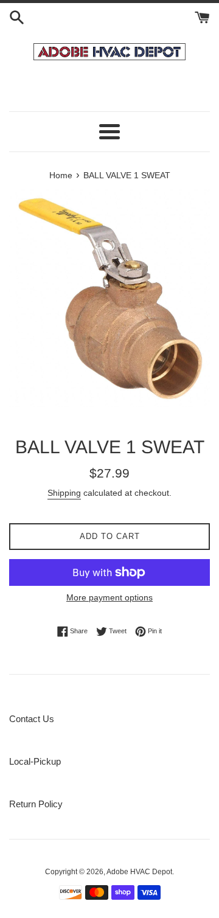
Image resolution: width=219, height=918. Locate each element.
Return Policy (36, 804)
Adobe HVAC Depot (139, 872)
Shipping (64, 493)
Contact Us (31, 719)
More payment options (109, 597)
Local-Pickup (35, 761)
